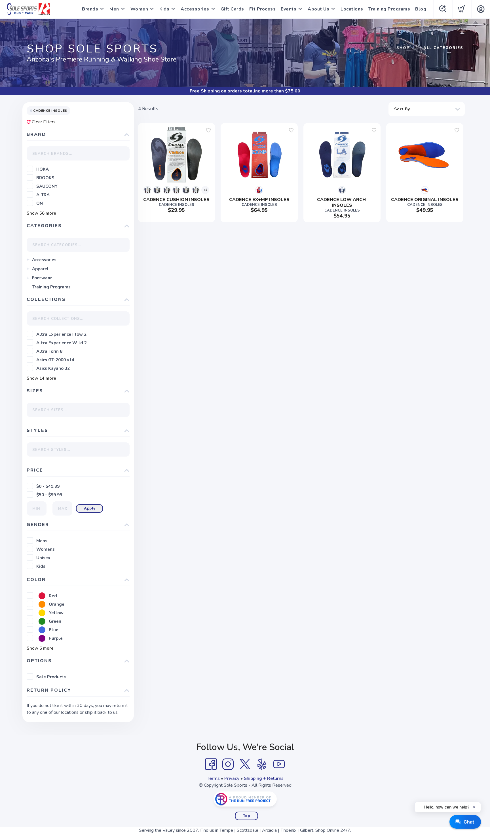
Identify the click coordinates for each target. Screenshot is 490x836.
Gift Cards (232, 9)
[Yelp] (262, 764)
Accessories (195, 9)
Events (288, 9)
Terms (213, 778)
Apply (90, 508)
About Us (318, 9)
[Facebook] (210, 764)
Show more (41, 213)
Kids (164, 9)
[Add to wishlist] (208, 130)
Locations (352, 9)
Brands (90, 9)
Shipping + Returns (264, 778)
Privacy (231, 778)
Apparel (40, 269)
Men (114, 9)
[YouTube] (279, 764)
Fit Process (262, 9)
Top (246, 815)
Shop (403, 47)
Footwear (42, 278)
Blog (420, 9)
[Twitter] (245, 764)
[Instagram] (227, 764)
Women (139, 9)
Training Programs (389, 9)
